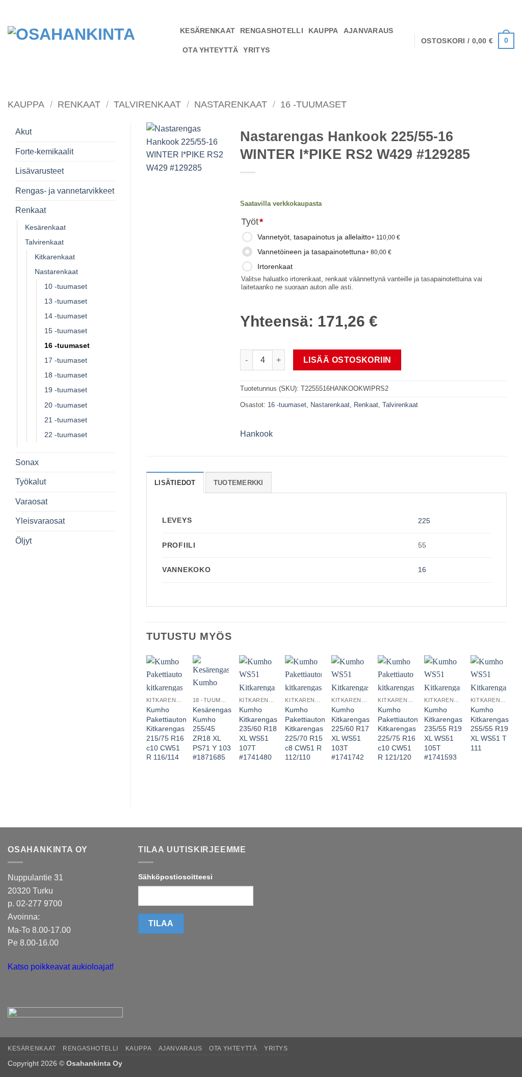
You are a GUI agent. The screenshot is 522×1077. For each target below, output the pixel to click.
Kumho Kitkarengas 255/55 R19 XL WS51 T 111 (490, 729)
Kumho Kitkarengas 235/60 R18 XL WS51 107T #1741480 (258, 734)
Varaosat (31, 501)
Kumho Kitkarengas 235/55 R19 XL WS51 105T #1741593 (443, 734)
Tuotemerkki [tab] (239, 483)
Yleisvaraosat (40, 521)
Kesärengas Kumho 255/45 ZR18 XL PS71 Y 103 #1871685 (212, 734)
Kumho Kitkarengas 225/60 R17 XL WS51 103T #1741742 (350, 734)
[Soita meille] (35, 992)
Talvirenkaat (147, 104)
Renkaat (79, 104)
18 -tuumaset (65, 375)
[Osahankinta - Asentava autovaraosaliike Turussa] (86, 41)
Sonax (27, 462)
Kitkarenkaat (55, 257)
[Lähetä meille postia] (17, 992)
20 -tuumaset (65, 405)
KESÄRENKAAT (207, 30)
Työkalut (30, 481)
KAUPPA (323, 30)
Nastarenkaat (230, 104)
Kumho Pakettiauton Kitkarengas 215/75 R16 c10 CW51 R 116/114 (166, 734)
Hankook (256, 433)
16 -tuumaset (313, 104)
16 (422, 570)
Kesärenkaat (45, 227)
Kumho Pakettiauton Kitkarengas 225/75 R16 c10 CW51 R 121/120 (398, 734)
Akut (23, 131)
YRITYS (256, 50)
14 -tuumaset (65, 316)
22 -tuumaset (65, 434)
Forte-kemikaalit (44, 151)
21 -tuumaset (65, 420)
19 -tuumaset (65, 390)
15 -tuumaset (65, 331)
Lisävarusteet (39, 171)
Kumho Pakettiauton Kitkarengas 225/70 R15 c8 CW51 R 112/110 (305, 734)
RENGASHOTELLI (271, 30)
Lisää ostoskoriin (347, 360)
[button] (467, 40)
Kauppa (26, 104)
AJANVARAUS (369, 30)
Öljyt (23, 540)
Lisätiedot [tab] (175, 483)
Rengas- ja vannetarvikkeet (64, 190)
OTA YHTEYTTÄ (210, 50)
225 (424, 521)
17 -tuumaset (65, 360)
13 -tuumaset (65, 301)
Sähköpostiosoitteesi (175, 877)
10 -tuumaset (65, 286)
